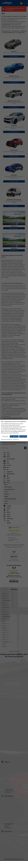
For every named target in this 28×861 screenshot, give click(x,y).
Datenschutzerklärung (6, 439)
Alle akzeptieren (14, 436)
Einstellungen (5, 436)
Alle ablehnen (23, 436)
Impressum (16, 439)
